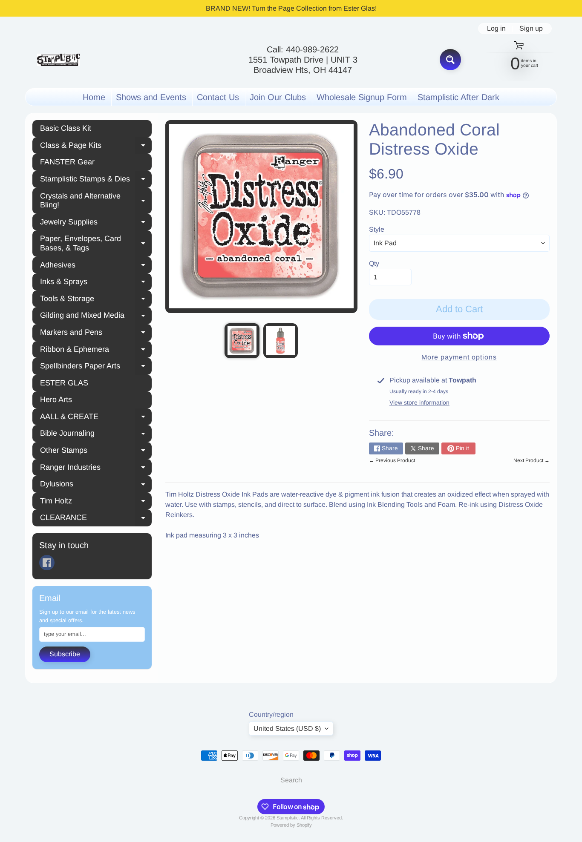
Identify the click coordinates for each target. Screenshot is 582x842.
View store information (419, 402)
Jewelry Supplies (96, 223)
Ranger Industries (96, 468)
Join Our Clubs (278, 97)
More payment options (459, 357)
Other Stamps (96, 451)
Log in (496, 28)
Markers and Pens (96, 333)
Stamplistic (288, 817)
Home (94, 97)
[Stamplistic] (58, 60)
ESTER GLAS (64, 383)
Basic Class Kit (65, 128)
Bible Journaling (96, 434)
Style (376, 229)
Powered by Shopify (291, 825)
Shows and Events (151, 97)
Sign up (531, 28)
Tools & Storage (96, 299)
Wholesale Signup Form (362, 97)
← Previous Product (392, 460)
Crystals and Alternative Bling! (96, 201)
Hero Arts (56, 399)
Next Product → (531, 460)
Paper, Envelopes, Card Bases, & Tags (96, 243)
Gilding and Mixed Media (96, 316)
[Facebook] (47, 562)
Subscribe (64, 654)
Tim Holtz (96, 502)
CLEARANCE (96, 518)
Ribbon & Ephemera (96, 350)
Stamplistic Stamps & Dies (96, 180)
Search (291, 780)
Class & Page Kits (96, 146)
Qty (374, 263)
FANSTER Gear (67, 162)
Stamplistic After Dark (458, 97)
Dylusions (96, 485)
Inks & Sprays (96, 282)
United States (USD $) (287, 728)
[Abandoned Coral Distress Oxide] (242, 340)
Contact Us (218, 97)
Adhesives (96, 266)
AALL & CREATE (96, 417)
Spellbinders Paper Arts (96, 367)
